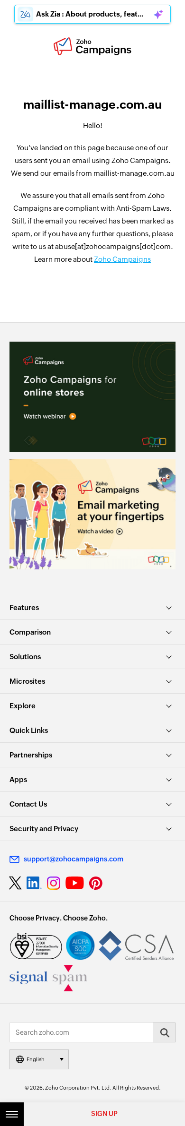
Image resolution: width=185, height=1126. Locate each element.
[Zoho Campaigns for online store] (92, 397)
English (36, 1059)
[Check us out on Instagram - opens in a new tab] (53, 883)
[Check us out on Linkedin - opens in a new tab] (34, 883)
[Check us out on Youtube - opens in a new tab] (74, 883)
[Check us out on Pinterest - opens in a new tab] (95, 883)
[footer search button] (164, 1032)
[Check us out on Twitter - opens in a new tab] (15, 883)
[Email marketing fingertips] (92, 514)
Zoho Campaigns (122, 259)
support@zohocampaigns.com (73, 859)
